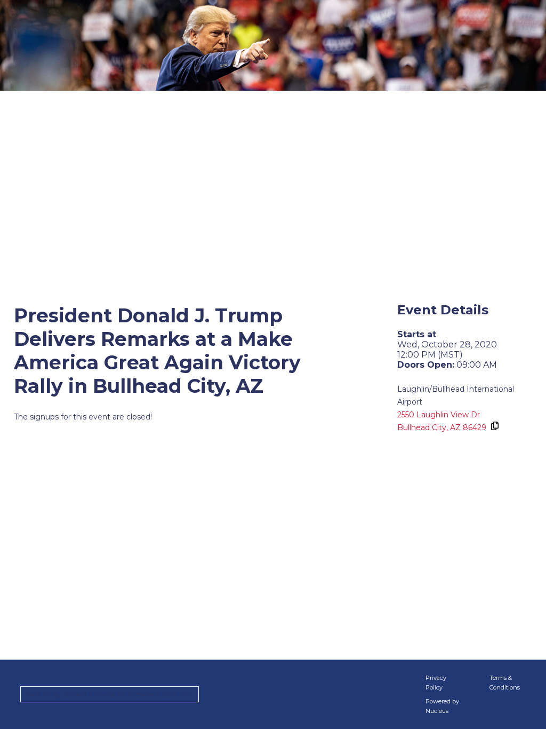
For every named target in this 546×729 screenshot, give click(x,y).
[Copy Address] (494, 426)
